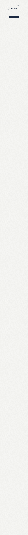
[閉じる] (26, 2)
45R (14, 2)
